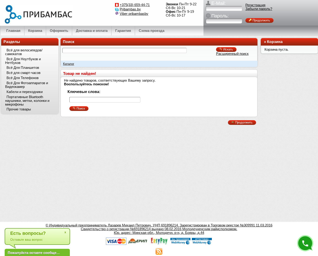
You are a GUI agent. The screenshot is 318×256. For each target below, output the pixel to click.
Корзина (275, 42)
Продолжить (261, 20)
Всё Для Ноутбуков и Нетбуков (23, 61)
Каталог (68, 64)
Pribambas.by (130, 9)
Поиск (68, 42)
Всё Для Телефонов (23, 78)
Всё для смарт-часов (24, 73)
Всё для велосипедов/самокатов (23, 52)
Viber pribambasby (134, 14)
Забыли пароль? (258, 9)
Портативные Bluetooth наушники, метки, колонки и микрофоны (27, 100)
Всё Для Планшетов (23, 68)
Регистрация (255, 5)
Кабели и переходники (25, 92)
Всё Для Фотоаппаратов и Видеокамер (26, 85)
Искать (227, 49)
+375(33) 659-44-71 (135, 5)
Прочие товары (19, 109)
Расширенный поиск (232, 54)
